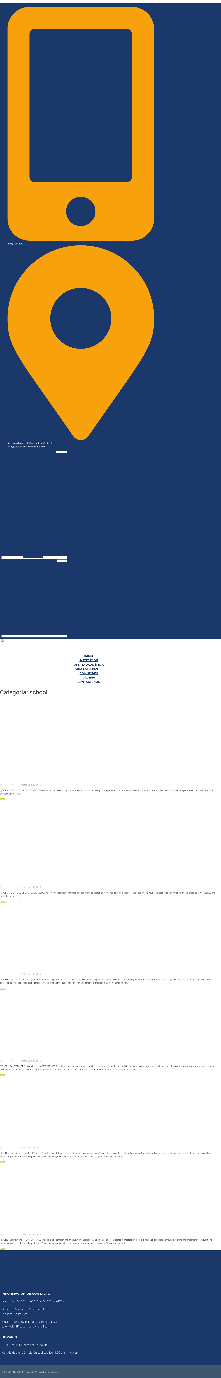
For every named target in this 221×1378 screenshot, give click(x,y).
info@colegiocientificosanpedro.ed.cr (33, 1321)
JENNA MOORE (14, 1052)
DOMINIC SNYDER (17, 1138)
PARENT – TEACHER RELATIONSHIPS (34, 776)
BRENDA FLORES (15, 1225)
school (17, 785)
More (2, 799)
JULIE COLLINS (14, 965)
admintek (7, 785)
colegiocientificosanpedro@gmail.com (26, 1326)
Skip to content (7, 1)
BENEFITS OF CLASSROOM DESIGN (33, 878)
